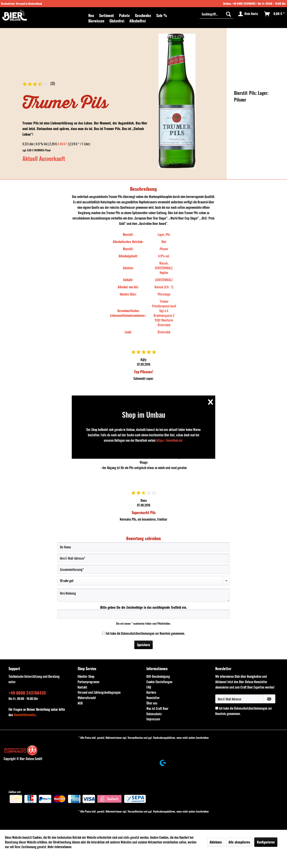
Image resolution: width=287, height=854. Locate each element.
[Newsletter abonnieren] (269, 698)
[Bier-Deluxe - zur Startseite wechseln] (14, 15)
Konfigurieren (266, 842)
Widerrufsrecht (87, 697)
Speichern (143, 644)
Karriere (151, 692)
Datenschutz (154, 713)
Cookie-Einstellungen (159, 681)
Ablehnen (216, 842)
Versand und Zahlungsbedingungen (99, 692)
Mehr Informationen (60, 846)
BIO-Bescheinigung (158, 676)
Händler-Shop (86, 676)
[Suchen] (228, 13)
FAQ (148, 687)
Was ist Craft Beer (157, 708)
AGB (80, 703)
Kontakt (82, 687)
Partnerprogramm (88, 681)
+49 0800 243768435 (243, 3)
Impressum (153, 719)
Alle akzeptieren (239, 842)
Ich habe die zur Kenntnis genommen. (145, 633)
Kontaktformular (25, 714)
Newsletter (153, 697)
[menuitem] (91, 15)
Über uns (151, 703)
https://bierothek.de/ (170, 440)
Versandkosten (135, 737)
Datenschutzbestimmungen (137, 633)
